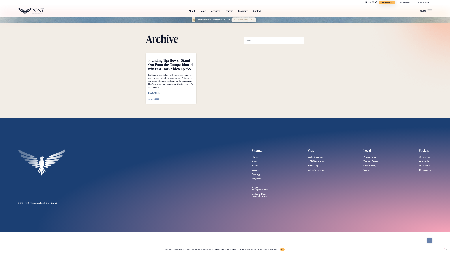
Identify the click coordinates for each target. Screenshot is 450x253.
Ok (282, 249)
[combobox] (274, 40)
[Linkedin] (373, 2)
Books (203, 11)
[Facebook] (376, 2)
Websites (215, 11)
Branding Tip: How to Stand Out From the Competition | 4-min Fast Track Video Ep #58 (171, 64)
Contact (257, 11)
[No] (446, 249)
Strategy (229, 11)
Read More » (154, 93)
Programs (243, 11)
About (192, 11)
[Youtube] (370, 2)
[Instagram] (366, 2)
